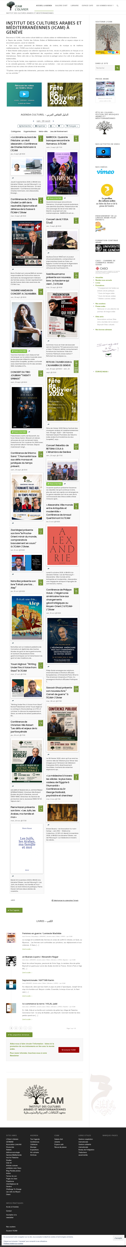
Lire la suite (26, 949)
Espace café (58, 1144)
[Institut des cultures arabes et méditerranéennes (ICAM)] (17, 5)
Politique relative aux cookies (13, 1243)
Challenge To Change (13, 1189)
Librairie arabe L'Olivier (53, 936)
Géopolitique (35, 936)
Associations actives (104, 319)
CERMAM (9, 1142)
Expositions (34, 1149)
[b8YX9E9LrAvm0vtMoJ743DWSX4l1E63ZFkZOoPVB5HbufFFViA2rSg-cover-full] (11, 938)
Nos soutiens (11, 1226)
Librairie (57, 1142)
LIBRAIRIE (42, 936)
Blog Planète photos (13, 1171)
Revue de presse (60, 1147)
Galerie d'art (58, 1139)
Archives (33, 1155)
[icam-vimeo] (24, 94)
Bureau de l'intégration (86, 1149)
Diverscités (10, 1147)
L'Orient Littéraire (12, 1139)
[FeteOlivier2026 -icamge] (65, 94)
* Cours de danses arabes (106, 296)
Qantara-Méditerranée (14, 1155)
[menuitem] (44, 5)
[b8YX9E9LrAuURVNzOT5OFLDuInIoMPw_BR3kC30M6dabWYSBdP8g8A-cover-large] (11, 1008)
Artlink (8, 1173)
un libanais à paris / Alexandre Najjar (40, 956)
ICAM (70, 936)
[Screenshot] (11, 961)
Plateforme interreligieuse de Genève (12, 1184)
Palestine (65, 1007)
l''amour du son (11, 1176)
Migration (65, 960)
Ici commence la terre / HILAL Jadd (39, 1003)
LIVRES (62, 936)
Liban (27, 960)
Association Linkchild (13, 1144)
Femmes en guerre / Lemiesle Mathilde (41, 933)
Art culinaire (34, 1152)
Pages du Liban (11, 1178)
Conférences (34, 1142)
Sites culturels (109, 324)
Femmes (28, 936)
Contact (9, 1211)
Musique (33, 1147)
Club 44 (9, 1163)
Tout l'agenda (35, 1139)
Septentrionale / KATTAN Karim (38, 980)
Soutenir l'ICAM (11, 1230)
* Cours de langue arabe (105, 293)
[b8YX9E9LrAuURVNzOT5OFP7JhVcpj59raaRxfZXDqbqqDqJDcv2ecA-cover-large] (11, 985)
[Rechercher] (117, 5)
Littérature (54, 960)
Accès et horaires (12, 1207)
